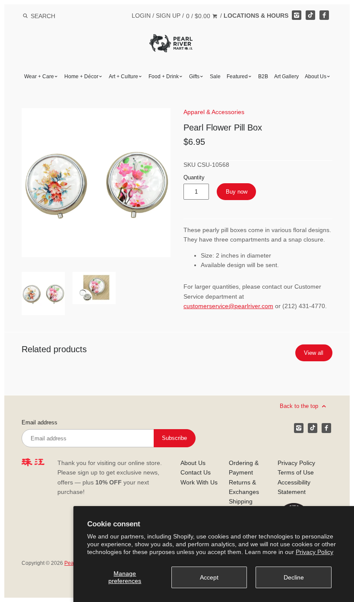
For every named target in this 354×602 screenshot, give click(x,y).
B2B (263, 76)
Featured (237, 76)
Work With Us (199, 482)
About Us (315, 76)
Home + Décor (81, 76)
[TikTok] (310, 15)
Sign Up (168, 15)
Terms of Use (296, 472)
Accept (209, 577)
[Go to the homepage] (171, 40)
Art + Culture (123, 76)
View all (313, 353)
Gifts (194, 76)
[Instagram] (296, 15)
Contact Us (195, 472)
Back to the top (300, 406)
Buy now (236, 191)
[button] (96, 182)
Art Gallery (286, 76)
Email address (39, 423)
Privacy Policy (314, 551)
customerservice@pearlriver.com (228, 306)
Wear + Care (39, 76)
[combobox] (54, 16)
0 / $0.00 (199, 16)
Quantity (194, 178)
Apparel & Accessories (213, 111)
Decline (294, 577)
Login (141, 15)
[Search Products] (25, 16)
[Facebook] (324, 15)
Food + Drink (164, 76)
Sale (215, 76)
